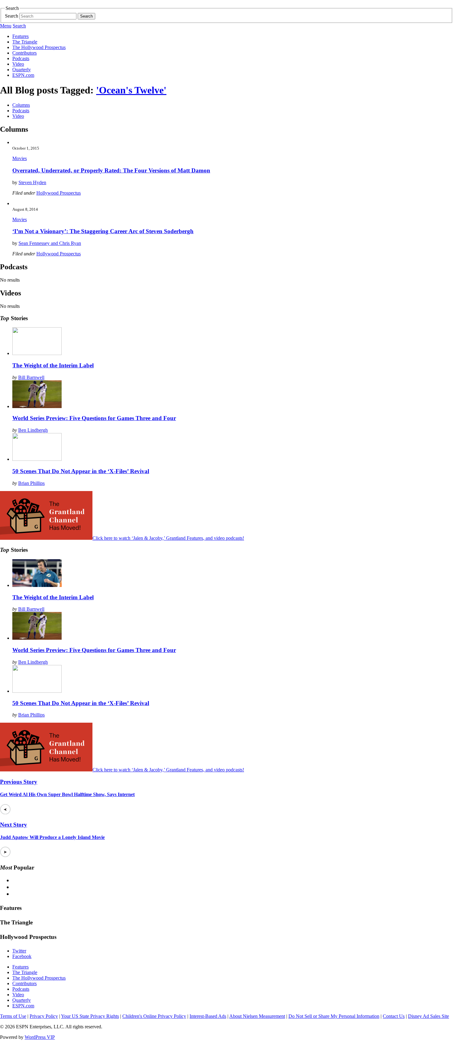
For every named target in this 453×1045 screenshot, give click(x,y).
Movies (19, 158)
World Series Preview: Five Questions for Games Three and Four (94, 418)
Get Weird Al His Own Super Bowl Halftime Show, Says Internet (67, 794)
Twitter (19, 950)
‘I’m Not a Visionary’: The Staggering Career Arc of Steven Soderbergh (103, 231)
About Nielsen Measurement (257, 1016)
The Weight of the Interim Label (53, 365)
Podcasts (20, 58)
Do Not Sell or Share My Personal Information (333, 1016)
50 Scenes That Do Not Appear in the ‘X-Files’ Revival (80, 471)
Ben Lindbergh (33, 430)
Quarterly (21, 69)
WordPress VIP (40, 1037)
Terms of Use (13, 1016)
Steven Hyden (32, 182)
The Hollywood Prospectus (39, 47)
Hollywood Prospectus (58, 193)
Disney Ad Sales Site (428, 1016)
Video (18, 64)
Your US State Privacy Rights (90, 1016)
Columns (21, 105)
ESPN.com (23, 75)
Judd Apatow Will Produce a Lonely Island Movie (52, 837)
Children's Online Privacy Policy (154, 1016)
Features (20, 36)
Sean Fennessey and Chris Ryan (49, 243)
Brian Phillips (31, 483)
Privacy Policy (44, 1016)
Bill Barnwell (31, 377)
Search (11, 16)
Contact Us (394, 1016)
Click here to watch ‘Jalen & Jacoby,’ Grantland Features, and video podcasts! (168, 538)
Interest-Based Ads (208, 1016)
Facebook (21, 956)
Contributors (24, 53)
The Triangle (24, 41)
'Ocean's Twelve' (131, 90)
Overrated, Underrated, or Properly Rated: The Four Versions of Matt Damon (111, 170)
